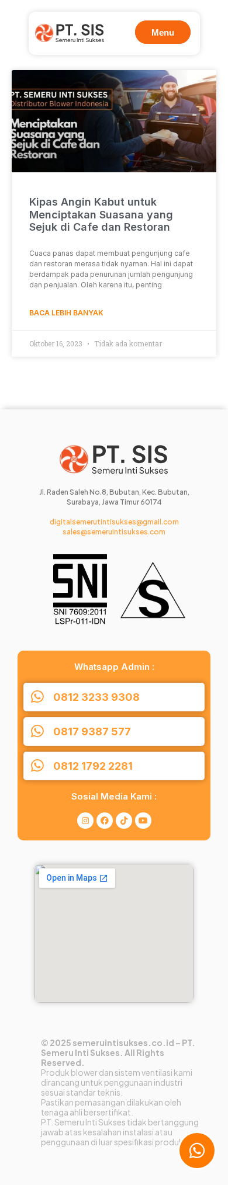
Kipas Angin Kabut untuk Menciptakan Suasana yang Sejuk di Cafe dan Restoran (101, 214)
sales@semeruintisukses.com (114, 531)
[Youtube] (143, 820)
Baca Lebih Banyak (66, 312)
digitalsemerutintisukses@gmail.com (114, 521)
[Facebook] (104, 820)
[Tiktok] (124, 820)
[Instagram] (85, 820)
